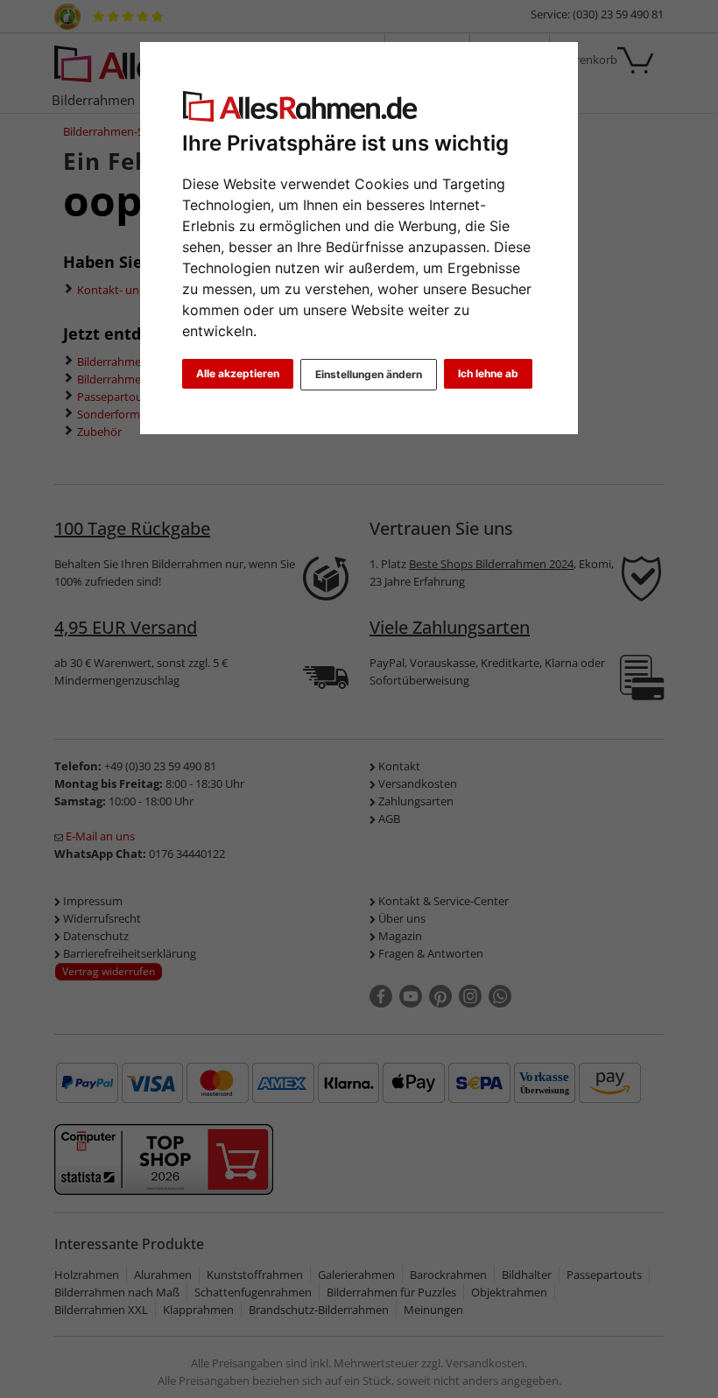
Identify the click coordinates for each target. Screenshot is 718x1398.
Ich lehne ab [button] (488, 373)
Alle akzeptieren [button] (237, 373)
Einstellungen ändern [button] (368, 374)
